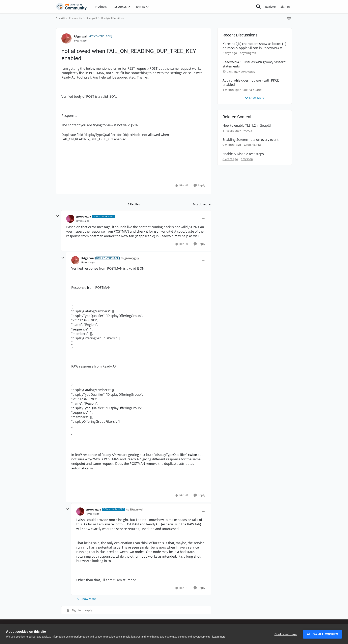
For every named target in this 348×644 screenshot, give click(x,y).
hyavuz (247, 131)
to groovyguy (130, 258)
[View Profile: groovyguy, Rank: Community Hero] (70, 219)
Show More (88, 599)
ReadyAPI (91, 18)
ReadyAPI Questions (112, 18)
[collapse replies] (57, 216)
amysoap (247, 159)
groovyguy (83, 216)
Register (270, 6)
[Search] (258, 6)
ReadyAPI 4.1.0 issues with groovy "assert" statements (254, 64)
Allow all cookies (322, 634)
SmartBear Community (69, 18)
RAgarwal (80, 36)
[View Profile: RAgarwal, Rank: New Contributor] (66, 38)
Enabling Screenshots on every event (251, 140)
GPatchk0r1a (252, 145)
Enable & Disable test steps (243, 154)
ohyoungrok (248, 53)
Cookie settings (285, 634)
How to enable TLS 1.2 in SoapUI (247, 125)
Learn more (218, 636)
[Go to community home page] (71, 6)
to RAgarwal (134, 509)
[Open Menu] (289, 18)
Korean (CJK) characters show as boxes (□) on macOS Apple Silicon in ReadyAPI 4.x (254, 46)
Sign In (285, 6)
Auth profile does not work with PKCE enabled (251, 82)
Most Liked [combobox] (202, 204)
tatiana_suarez (252, 90)
